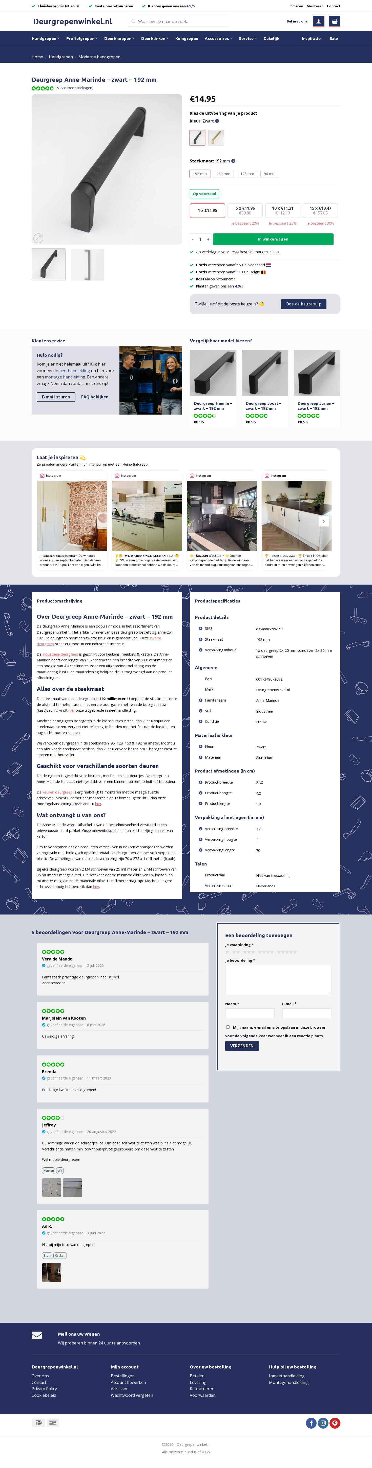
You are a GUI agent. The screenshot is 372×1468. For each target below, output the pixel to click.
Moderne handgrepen (99, 57)
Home (37, 57)
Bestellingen (123, 1376)
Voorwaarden (203, 1395)
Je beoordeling (240, 960)
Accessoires (217, 38)
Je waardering (239, 944)
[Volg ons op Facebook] (311, 1423)
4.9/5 (191, 6)
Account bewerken (128, 1382)
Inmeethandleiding (287, 1376)
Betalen (197, 1376)
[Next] (172, 169)
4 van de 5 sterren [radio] (265, 952)
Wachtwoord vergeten (132, 1395)
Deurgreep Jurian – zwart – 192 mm (316, 406)
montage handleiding (65, 377)
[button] (318, 21)
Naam (232, 1003)
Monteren (315, 6)
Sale (334, 38)
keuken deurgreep (58, 792)
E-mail (289, 1003)
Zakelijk (272, 38)
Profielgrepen (80, 38)
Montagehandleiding (289, 1382)
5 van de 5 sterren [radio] (286, 952)
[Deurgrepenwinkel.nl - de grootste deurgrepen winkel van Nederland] (76, 21)
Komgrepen (186, 38)
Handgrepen (44, 38)
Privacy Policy (44, 1388)
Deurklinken (153, 38)
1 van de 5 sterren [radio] (226, 952)
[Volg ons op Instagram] (323, 1423)
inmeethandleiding (72, 370)
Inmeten (296, 6)
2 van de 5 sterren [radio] (235, 952)
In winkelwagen (273, 239)
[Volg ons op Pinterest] (334, 1423)
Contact (333, 6)
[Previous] (41, 169)
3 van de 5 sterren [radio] (248, 952)
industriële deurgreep (60, 654)
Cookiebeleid (44, 1395)
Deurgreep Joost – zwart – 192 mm (263, 406)
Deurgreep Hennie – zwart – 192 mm (213, 406)
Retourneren (202, 1388)
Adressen (120, 1388)
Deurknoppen (117, 38)
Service (246, 38)
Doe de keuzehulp (303, 304)
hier (72, 710)
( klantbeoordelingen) (74, 87)
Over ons (40, 1376)
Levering (198, 1382)
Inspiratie (311, 38)
